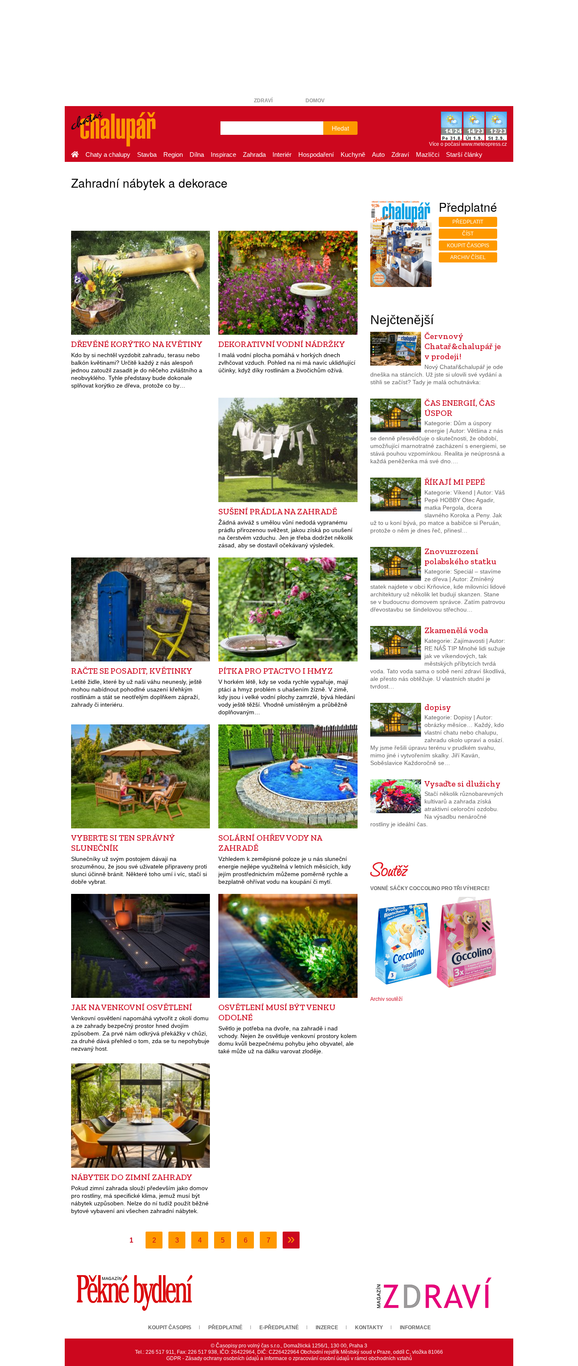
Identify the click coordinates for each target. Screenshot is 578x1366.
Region (173, 154)
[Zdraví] (433, 1292)
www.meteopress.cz (484, 144)
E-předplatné (279, 1327)
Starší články (464, 154)
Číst (467, 234)
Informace (415, 1327)
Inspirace (223, 154)
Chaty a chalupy (107, 154)
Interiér (282, 154)
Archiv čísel (468, 257)
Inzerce (327, 1327)
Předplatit (467, 222)
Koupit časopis (468, 246)
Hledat (340, 128)
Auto (378, 154)
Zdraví (263, 101)
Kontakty (369, 1327)
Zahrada (254, 154)
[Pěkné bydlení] (134, 1292)
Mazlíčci (427, 154)
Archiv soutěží (386, 999)
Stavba (147, 154)
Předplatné (225, 1327)
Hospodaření (316, 154)
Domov (315, 101)
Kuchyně (353, 154)
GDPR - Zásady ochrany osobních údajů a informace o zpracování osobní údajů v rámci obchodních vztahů (289, 1358)
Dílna (197, 154)
